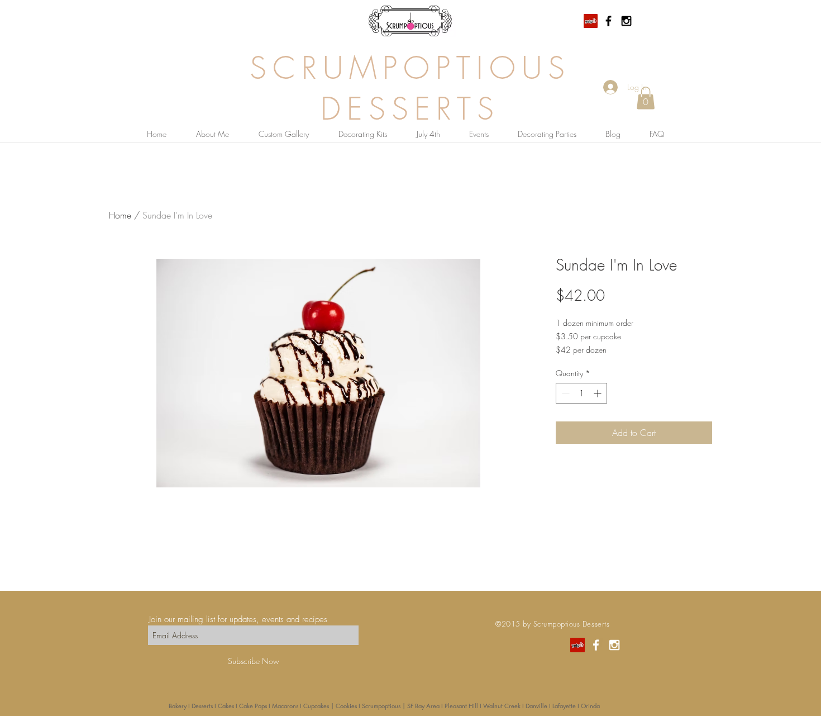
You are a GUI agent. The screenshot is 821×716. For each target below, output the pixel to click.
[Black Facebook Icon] (608, 21)
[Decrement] (564, 393)
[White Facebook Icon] (596, 645)
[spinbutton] (581, 393)
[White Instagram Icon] (614, 645)
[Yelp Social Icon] (591, 21)
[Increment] (598, 393)
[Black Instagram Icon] (626, 21)
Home (120, 215)
